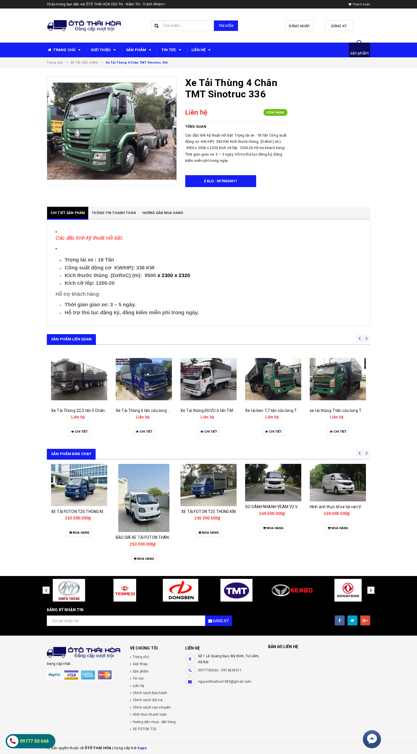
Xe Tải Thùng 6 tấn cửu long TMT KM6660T (155, 410)
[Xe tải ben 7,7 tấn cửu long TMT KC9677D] (273, 379)
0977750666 (209, 670)
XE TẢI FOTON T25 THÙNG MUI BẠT (83, 511)
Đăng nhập (299, 26)
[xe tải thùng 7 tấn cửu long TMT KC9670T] (338, 379)
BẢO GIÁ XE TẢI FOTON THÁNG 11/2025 (152, 537)
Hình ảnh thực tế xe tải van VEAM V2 (343, 506)
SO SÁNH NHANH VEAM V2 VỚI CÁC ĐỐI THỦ (285, 506)
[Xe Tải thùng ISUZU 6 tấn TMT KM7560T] (208, 379)
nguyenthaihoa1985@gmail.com (225, 682)
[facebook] (340, 620)
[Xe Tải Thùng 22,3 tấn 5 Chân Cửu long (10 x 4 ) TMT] (79, 379)
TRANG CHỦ (64, 50)
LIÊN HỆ (199, 50)
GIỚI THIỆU (101, 50)
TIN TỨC (169, 50)
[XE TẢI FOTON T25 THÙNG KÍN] (208, 485)
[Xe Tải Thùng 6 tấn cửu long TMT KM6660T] (144, 379)
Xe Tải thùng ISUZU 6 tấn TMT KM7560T (217, 410)
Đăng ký (339, 26)
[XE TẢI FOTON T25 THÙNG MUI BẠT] (79, 485)
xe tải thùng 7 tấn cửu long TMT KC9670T (347, 410)
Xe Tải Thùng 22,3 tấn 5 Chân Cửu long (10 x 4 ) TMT (99, 410)
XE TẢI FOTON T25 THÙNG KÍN (208, 511)
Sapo (142, 748)
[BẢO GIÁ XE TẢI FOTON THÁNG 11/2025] (144, 498)
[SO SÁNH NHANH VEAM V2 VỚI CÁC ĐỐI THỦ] (273, 482)
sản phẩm (359, 53)
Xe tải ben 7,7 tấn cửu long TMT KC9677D (282, 410)
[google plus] (365, 620)
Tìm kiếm (225, 26)
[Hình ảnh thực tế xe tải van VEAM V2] (338, 482)
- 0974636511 (230, 670)
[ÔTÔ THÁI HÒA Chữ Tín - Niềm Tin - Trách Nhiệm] (84, 652)
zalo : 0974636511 (220, 181)
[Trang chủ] (84, 25)
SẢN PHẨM (136, 50)
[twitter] (352, 620)
